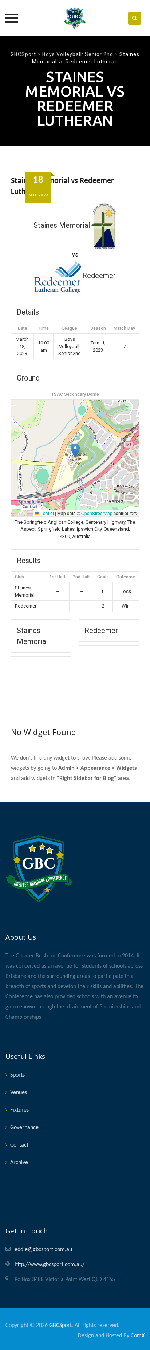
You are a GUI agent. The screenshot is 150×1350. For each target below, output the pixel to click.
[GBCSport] (75, 18)
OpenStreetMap (96, 513)
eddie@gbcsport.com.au (43, 1250)
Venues (18, 1093)
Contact (19, 1145)
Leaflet (46, 513)
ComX (138, 1336)
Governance (24, 1128)
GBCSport (60, 1325)
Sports (17, 1075)
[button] (75, 450)
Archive (19, 1163)
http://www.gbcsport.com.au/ (49, 1265)
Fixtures (19, 1110)
